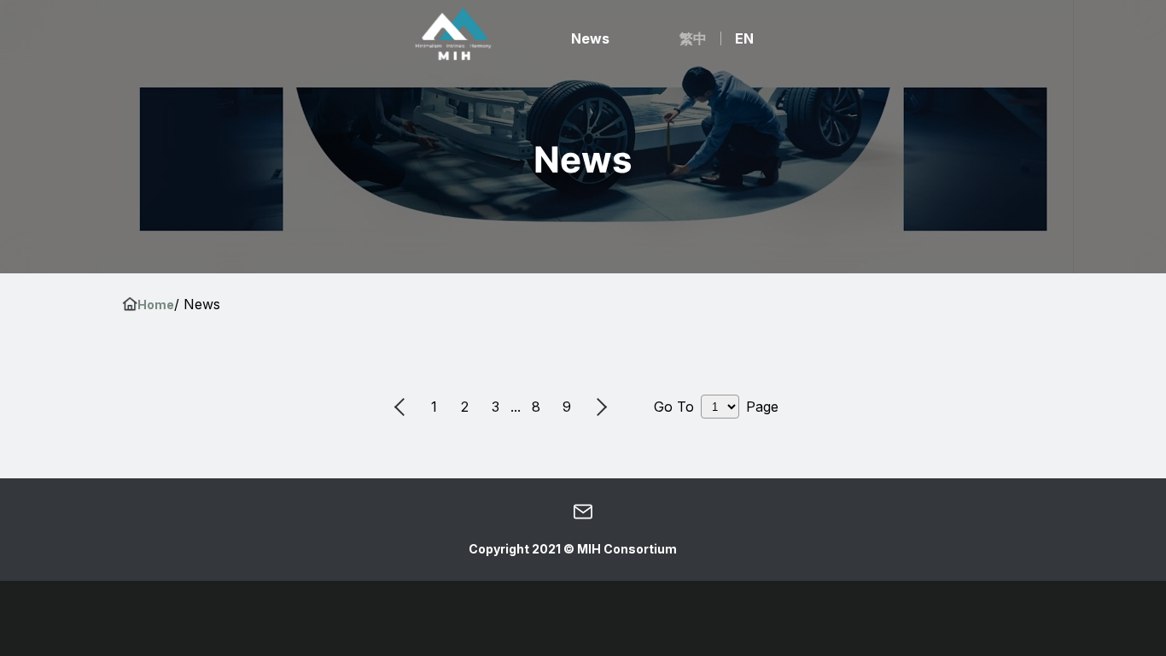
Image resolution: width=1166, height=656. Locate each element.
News (590, 38)
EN (744, 38)
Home (155, 304)
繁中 (693, 38)
